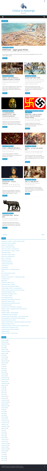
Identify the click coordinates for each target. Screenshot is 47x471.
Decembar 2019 (4, 420)
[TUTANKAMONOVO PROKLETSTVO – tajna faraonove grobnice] (12, 98)
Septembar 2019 (4, 426)
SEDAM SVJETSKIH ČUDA (32, 78)
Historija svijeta (5, 47)
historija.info (21, 51)
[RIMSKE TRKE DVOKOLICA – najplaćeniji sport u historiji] (12, 63)
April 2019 (3, 435)
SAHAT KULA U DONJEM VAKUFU (8, 256)
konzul (3, 151)
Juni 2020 (3, 411)
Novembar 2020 (4, 402)
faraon (17, 117)
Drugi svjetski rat (28, 110)
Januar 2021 (3, 398)
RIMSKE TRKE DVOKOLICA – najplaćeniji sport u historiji (11, 78)
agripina (38, 151)
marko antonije (17, 186)
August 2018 (3, 450)
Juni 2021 (3, 389)
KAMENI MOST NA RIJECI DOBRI (8, 301)
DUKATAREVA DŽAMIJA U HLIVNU (8, 291)
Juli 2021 (3, 387)
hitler (26, 120)
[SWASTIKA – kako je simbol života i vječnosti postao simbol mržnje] (35, 98)
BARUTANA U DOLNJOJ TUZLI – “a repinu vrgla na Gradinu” (13, 276)
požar (33, 152)
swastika (38, 120)
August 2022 (3, 362)
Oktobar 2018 (4, 447)
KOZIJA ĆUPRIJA (4, 267)
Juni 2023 (3, 355)
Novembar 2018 (4, 445)
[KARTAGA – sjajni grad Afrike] (23, 23)
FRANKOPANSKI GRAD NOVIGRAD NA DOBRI (10, 303)
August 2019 (3, 428)
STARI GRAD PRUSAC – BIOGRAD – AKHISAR (10, 250)
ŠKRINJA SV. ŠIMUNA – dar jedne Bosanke (9, 312)
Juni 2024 (3, 345)
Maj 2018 (3, 456)
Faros (26, 80)
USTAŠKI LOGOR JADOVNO (6, 261)
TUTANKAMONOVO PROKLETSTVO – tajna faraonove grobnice (9, 114)
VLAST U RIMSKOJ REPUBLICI (11, 148)
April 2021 (3, 392)
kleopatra (13, 186)
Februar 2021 (4, 396)
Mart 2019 (3, 437)
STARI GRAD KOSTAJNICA (6, 305)
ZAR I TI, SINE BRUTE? (31, 181)
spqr (10, 151)
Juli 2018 (3, 452)
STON (2, 271)
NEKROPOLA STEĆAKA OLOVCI (7, 282)
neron (31, 152)
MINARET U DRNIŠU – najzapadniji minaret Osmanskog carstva (14, 308)
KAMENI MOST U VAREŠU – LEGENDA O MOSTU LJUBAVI (12, 241)
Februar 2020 (4, 417)
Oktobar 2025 (4, 342)
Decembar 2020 (4, 400)
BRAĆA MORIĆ (4, 280)
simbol (32, 120)
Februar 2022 (4, 374)
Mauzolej (31, 82)
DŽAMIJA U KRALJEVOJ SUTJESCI (7, 323)
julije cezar (9, 186)
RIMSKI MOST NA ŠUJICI (6, 260)
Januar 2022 (3, 375)
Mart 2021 (3, 394)
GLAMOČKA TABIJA (5, 310)
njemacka (29, 120)
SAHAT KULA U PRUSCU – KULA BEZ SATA (10, 248)
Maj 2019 (3, 433)
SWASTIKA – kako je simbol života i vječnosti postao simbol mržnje (33, 115)
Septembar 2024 (4, 344)
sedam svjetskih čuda (37, 82)
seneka (38, 152)
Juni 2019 (3, 432)
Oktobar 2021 (4, 381)
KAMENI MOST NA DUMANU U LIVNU (9, 293)
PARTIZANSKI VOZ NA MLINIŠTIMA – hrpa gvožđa (11, 306)
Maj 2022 (3, 368)
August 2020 (3, 407)
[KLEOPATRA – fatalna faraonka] (12, 167)
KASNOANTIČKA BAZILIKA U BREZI (8, 320)
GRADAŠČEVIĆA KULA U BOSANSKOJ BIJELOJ (10, 269)
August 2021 (3, 385)
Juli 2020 (3, 409)
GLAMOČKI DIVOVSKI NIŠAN (7, 263)
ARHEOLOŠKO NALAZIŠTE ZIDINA (8, 273)
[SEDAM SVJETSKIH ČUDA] (35, 63)
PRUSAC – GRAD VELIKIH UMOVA (8, 247)
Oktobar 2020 (4, 404)
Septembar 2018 (4, 448)
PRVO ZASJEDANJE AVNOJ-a (7, 297)
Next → (44, 234)
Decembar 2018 (4, 443)
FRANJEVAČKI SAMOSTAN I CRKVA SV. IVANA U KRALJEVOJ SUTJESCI (15, 325)
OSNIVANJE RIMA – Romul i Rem (10, 216)
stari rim (28, 51)
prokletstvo (12, 119)
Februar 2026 (4, 340)
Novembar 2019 (4, 422)
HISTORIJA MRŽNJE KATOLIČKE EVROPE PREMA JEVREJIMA (13, 318)
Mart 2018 (3, 460)
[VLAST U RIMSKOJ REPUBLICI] (12, 133)
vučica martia (16, 219)
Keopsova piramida (39, 80)
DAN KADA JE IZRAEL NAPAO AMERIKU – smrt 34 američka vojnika (14, 316)
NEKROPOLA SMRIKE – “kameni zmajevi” (9, 333)
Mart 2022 (3, 372)
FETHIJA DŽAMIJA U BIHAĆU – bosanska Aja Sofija (11, 288)
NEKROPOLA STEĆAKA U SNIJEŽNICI (8, 243)
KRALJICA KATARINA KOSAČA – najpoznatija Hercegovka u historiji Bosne (16, 321)
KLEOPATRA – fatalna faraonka (9, 182)
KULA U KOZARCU (5, 275)
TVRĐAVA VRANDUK (5, 331)
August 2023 (3, 353)
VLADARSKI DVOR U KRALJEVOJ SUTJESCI (9, 327)
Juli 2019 (3, 430)
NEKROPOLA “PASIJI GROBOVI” (7, 245)
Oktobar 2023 (4, 349)
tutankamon (17, 119)
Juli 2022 (3, 364)
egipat (15, 184)
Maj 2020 (3, 413)
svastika (35, 120)
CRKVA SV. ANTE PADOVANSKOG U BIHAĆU (10, 286)
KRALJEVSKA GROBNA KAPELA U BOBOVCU (10, 329)
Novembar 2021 (4, 379)
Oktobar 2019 (4, 424)
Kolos (29, 82)
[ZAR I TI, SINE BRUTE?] (35, 167)
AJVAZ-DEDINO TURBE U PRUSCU (8, 254)
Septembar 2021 (4, 383)
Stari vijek (11, 47)
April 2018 (3, 458)
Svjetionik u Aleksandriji (29, 84)
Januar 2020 (3, 418)
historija (17, 51)
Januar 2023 (3, 359)
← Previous (4, 234)
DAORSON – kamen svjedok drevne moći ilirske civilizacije (12, 290)
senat (8, 151)
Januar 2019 (3, 441)
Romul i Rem (11, 219)
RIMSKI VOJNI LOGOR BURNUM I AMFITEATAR (10, 299)
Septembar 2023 (4, 351)
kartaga (25, 51)
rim (5, 151)
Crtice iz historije (23, 10)
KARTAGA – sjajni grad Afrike (15, 49)
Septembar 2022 (4, 360)
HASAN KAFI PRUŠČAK (5, 252)
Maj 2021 (3, 390)
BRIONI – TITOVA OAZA (6, 258)
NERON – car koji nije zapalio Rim (34, 149)
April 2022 (3, 370)
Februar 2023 (4, 357)
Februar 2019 (4, 439)
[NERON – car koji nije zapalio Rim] (35, 133)
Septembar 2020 (4, 405)
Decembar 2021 (4, 377)
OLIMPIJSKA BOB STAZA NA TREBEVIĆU (9, 314)
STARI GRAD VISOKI (5, 278)
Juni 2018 (3, 454)
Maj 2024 (3, 347)
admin (13, 51)
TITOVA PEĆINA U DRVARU (6, 295)
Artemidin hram (41, 79)
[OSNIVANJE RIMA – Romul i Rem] (12, 200)
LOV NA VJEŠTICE (4, 265)
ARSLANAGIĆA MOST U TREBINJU (8, 284)
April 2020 (3, 415)
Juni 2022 (3, 366)
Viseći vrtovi (36, 84)
